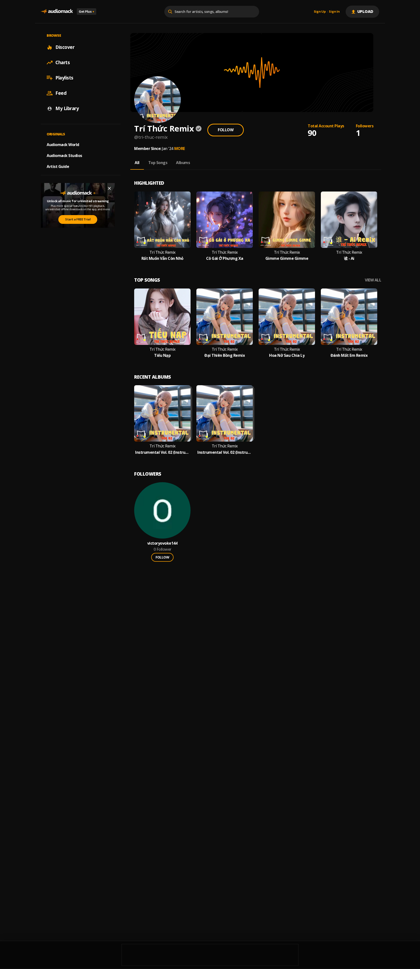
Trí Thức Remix (162, 252)
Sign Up (320, 12)
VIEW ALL (373, 280)
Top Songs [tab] (157, 162)
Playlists (64, 78)
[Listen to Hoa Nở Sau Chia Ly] (287, 316)
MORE (179, 148)
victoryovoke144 (162, 543)
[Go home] (57, 11)
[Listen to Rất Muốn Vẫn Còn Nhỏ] (162, 220)
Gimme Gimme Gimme (286, 258)
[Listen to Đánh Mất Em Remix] (349, 316)
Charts (62, 62)
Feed (60, 93)
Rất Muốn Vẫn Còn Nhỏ (162, 258)
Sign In (334, 12)
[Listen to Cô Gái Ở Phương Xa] (224, 220)
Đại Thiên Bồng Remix (224, 355)
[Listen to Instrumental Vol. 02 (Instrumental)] (162, 413)
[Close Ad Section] (109, 188)
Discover (64, 47)
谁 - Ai (349, 258)
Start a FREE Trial (77, 219)
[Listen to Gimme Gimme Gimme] (287, 220)
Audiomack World (63, 144)
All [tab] (137, 162)
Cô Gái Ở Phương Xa (224, 258)
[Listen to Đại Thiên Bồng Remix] (224, 316)
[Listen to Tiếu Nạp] (162, 316)
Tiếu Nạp (162, 355)
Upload (365, 11)
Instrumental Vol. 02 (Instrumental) (162, 452)
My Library (67, 108)
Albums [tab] (183, 162)
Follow (225, 129)
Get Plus (86, 11)
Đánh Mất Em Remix (349, 355)
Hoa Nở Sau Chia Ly (287, 355)
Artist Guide (58, 166)
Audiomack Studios (64, 155)
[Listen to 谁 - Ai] (349, 220)
